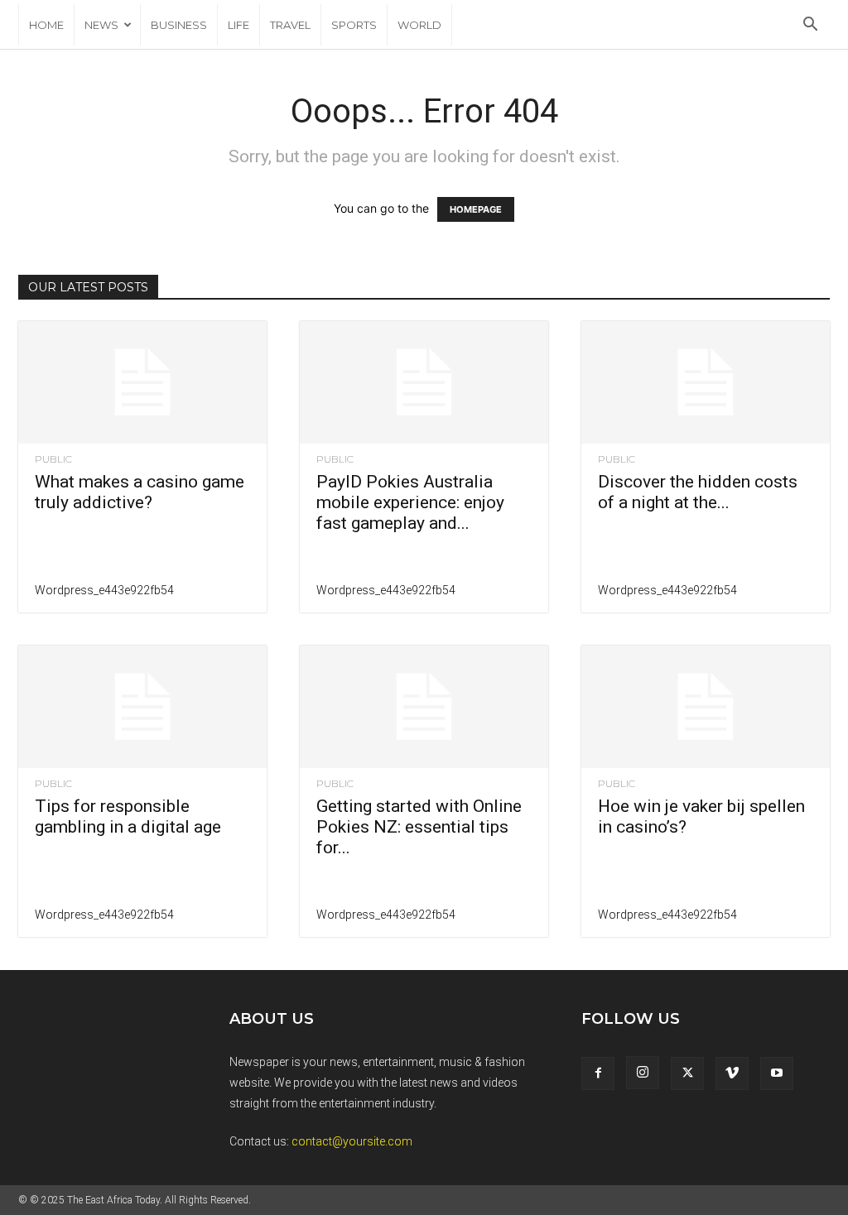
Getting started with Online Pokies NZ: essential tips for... (419, 826)
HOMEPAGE (476, 209)
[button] (810, 26)
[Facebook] (597, 1073)
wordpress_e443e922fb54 (104, 590)
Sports (354, 24)
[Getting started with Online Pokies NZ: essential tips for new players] (424, 707)
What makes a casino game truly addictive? (139, 492)
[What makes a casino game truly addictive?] (142, 382)
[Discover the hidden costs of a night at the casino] (705, 382)
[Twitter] (687, 1073)
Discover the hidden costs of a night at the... (697, 492)
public (53, 459)
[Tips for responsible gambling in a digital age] (142, 707)
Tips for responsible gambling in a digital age (128, 816)
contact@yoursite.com (352, 1141)
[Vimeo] (732, 1073)
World (419, 24)
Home (46, 24)
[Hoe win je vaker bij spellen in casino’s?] (705, 707)
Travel (290, 24)
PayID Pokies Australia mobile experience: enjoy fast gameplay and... (410, 502)
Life (238, 24)
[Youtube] (776, 1073)
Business (179, 24)
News (101, 24)
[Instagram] (642, 1072)
